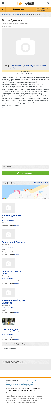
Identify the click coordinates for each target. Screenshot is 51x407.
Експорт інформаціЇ (26, 383)
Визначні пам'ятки (20, 9)
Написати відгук (27, 173)
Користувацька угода (26, 385)
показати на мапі (41, 183)
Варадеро (10, 220)
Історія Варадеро (17, 66)
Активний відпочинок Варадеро (35, 66)
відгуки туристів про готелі (24, 388)
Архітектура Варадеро (12, 68)
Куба (3, 220)
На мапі (16, 225)
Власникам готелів (12, 383)
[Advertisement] (25, 136)
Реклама (38, 381)
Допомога (30, 381)
